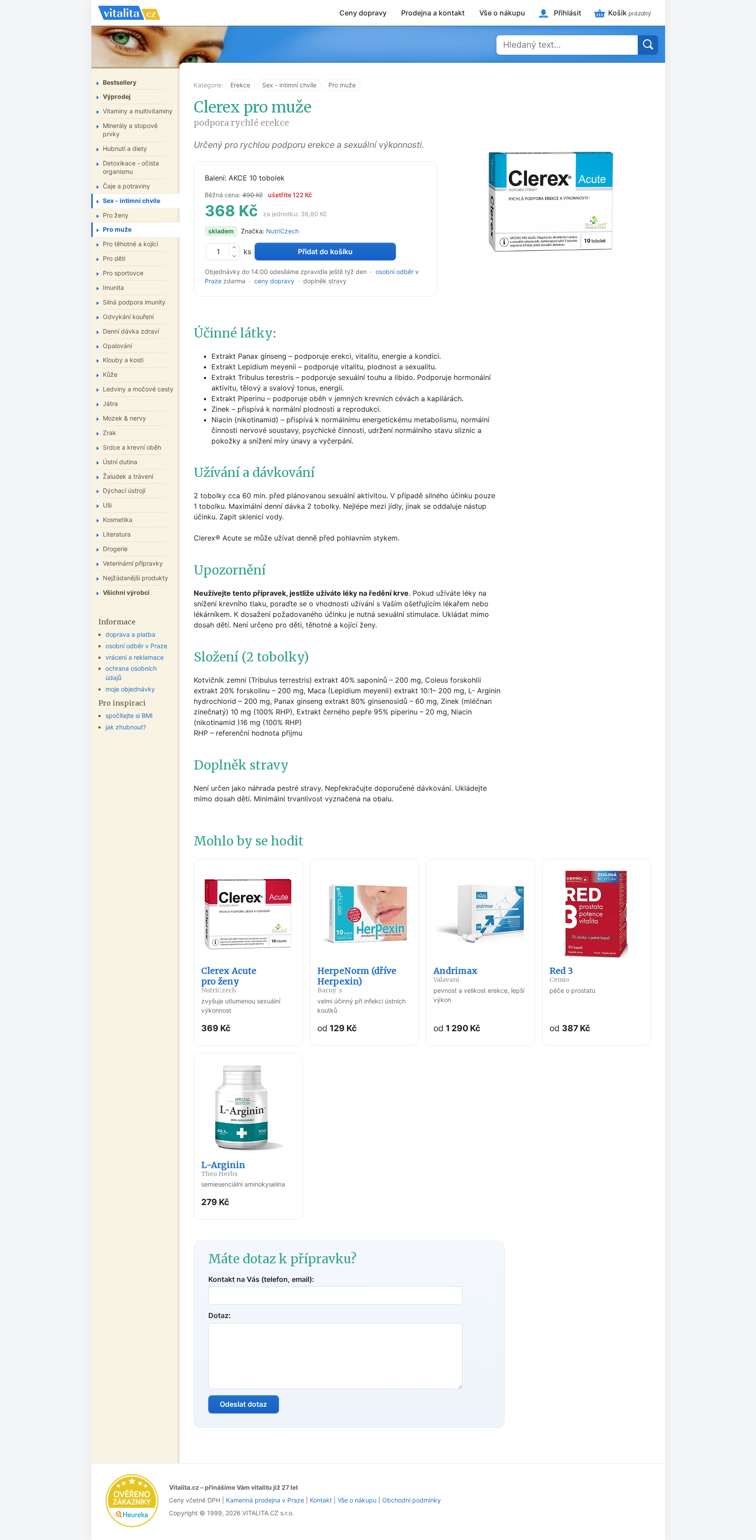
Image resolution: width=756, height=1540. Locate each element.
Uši (107, 505)
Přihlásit (567, 12)
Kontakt (321, 1500)
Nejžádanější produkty (135, 578)
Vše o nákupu (502, 12)
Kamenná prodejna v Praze (265, 1500)
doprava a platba (130, 634)
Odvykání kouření (128, 316)
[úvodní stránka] (129, 13)
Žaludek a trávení (128, 476)
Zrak (109, 432)
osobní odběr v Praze (136, 646)
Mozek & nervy (124, 418)
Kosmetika (117, 519)
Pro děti (114, 258)
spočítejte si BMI (129, 715)
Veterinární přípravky (133, 563)
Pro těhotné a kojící (130, 244)
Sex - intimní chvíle (289, 85)
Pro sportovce (123, 273)
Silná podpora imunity (134, 302)
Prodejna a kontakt (433, 12)
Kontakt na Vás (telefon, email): (261, 1279)
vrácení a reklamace (134, 657)
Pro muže (342, 85)
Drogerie (115, 548)
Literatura (117, 534)
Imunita (113, 287)
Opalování (117, 345)
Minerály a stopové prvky (130, 130)
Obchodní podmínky (411, 1500)
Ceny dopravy (363, 12)
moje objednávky (130, 689)
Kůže (110, 374)
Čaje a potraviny (126, 186)
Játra (110, 403)
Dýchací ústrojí (124, 490)
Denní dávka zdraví (131, 331)
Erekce (240, 85)
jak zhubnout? (125, 727)
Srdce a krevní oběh (132, 447)
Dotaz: (219, 1315)
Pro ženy (115, 215)
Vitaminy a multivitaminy (138, 111)
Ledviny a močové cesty (138, 389)
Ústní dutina (120, 462)
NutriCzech (282, 231)
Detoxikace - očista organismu (131, 167)
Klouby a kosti (123, 360)
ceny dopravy (274, 281)
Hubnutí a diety (125, 148)
